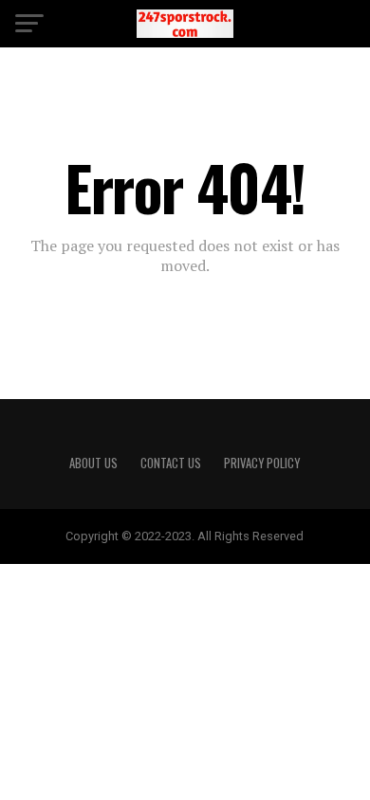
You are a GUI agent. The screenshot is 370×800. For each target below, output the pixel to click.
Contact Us (170, 463)
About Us (93, 463)
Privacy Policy (262, 463)
